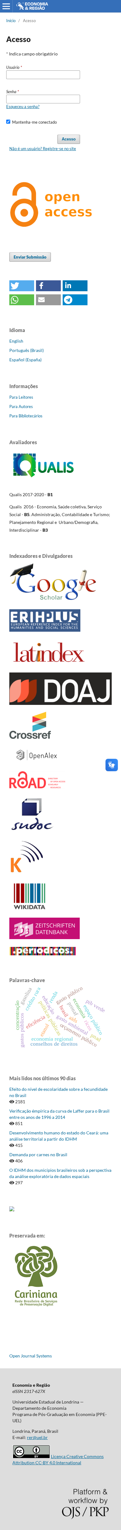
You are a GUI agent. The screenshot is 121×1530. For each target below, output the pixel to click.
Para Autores (21, 406)
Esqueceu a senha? (22, 106)
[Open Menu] (6, 6)
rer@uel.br (37, 1437)
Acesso (69, 139)
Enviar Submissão (30, 256)
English (16, 341)
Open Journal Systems (30, 1355)
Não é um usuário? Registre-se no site (42, 148)
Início (11, 20)
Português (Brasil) (26, 350)
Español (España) (25, 359)
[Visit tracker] (11, 1209)
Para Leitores (21, 397)
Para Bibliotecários (26, 415)
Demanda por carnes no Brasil (38, 1154)
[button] (21, 285)
